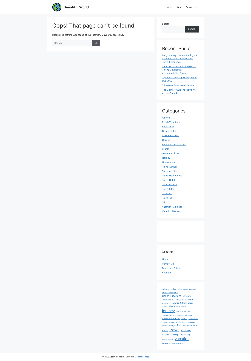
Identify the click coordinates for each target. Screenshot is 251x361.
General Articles (170, 153)
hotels (164, 306)
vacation (182, 338)
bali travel (192, 289)
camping (187, 296)
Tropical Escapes (167, 339)
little (177, 311)
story (184, 322)
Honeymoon (168, 162)
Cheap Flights (169, 131)
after (180, 289)
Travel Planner (169, 184)
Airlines (166, 117)
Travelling (167, 198)
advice (165, 289)
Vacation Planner (171, 211)
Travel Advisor (169, 166)
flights (183, 302)
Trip (164, 202)
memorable (185, 311)
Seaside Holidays (168, 322)
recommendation (171, 318)
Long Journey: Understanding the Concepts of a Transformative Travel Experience (179, 58)
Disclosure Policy (171, 268)
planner (180, 315)
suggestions (175, 325)
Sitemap (166, 272)
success (165, 325)
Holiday (166, 158)
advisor (173, 289)
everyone (165, 303)
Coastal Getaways (168, 300)
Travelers (167, 193)
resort (184, 318)
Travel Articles (169, 171)
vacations (166, 343)
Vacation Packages (172, 207)
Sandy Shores (193, 319)
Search (165, 24)
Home (168, 7)
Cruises (166, 140)
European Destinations (174, 144)
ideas (172, 306)
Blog (178, 7)
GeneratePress (142, 356)
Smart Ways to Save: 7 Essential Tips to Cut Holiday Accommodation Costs (179, 69)
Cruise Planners (170, 135)
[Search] (96, 43)
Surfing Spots (187, 325)
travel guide (186, 330)
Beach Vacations (171, 122)
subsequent (193, 322)
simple (178, 322)
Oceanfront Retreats (168, 315)
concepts (180, 299)
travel (174, 330)
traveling (166, 334)
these (165, 330)
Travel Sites (168, 189)
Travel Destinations (172, 175)
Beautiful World (76, 7)
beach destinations (170, 292)
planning (188, 315)
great (190, 303)
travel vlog (185, 334)
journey (168, 311)
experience (174, 303)
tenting (195, 325)
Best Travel (168, 126)
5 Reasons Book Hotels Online (178, 85)
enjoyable (189, 299)
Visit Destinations (178, 343)
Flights (165, 149)
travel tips (175, 334)
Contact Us (191, 7)
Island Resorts (181, 307)
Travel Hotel (168, 180)
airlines (185, 289)
